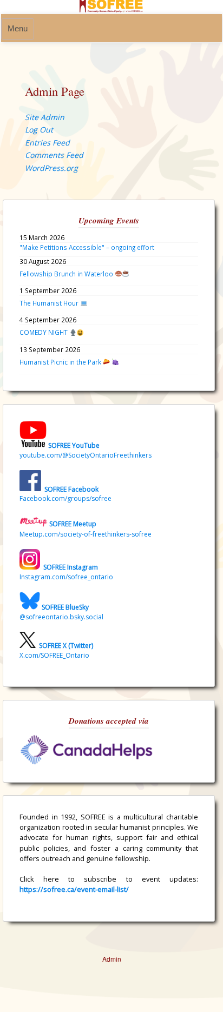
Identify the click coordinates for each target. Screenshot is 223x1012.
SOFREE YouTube (74, 445)
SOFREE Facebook (71, 488)
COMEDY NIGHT (44, 332)
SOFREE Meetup (72, 524)
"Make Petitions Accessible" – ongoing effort (86, 247)
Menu (18, 28)
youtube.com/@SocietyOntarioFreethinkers (85, 455)
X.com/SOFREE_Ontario (54, 655)
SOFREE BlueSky (65, 607)
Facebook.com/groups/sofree (65, 498)
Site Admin (44, 117)
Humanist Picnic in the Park (61, 362)
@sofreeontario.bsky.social (61, 616)
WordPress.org (51, 168)
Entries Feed (47, 142)
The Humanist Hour (49, 303)
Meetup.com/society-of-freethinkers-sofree (85, 534)
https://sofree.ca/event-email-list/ (74, 889)
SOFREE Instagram (70, 567)
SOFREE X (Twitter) (66, 645)
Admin (111, 958)
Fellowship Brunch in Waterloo (67, 273)
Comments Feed (54, 155)
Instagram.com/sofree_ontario (66, 576)
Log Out (39, 129)
